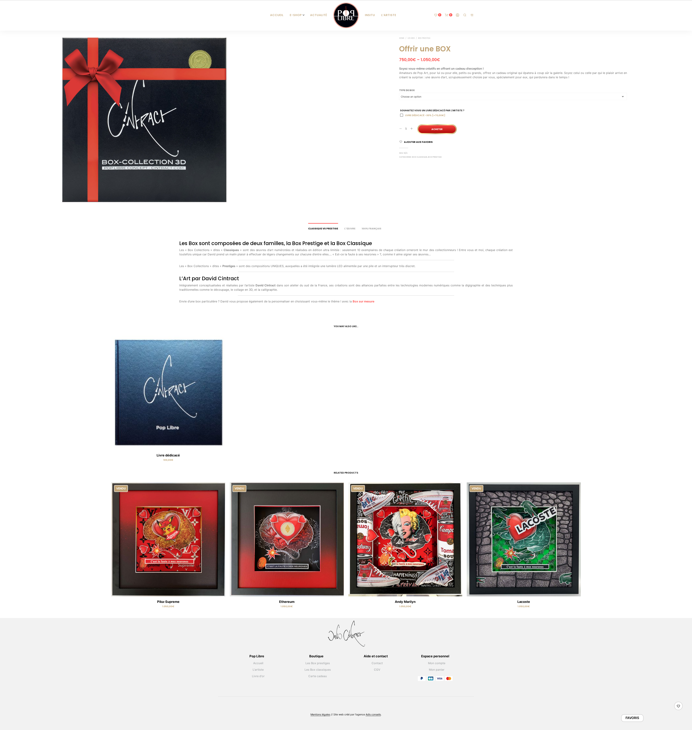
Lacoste (523, 602)
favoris (632, 718)
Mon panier (436, 669)
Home (401, 38)
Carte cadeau (317, 676)
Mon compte (436, 663)
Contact (377, 663)
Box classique (419, 157)
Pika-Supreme (168, 602)
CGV (377, 669)
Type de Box (407, 90)
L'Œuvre (349, 228)
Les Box (411, 38)
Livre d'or (258, 676)
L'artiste (258, 669)
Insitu (370, 15)
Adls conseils (373, 714)
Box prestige (424, 38)
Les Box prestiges (317, 663)
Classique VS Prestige (323, 228)
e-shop (296, 15)
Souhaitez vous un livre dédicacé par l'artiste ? (432, 110)
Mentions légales (320, 714)
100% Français (371, 228)
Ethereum (286, 602)
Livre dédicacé (168, 455)
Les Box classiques (318, 669)
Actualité (318, 15)
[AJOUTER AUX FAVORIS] (168, 444)
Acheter (437, 129)
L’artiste (388, 15)
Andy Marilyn (405, 602)
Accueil (276, 15)
